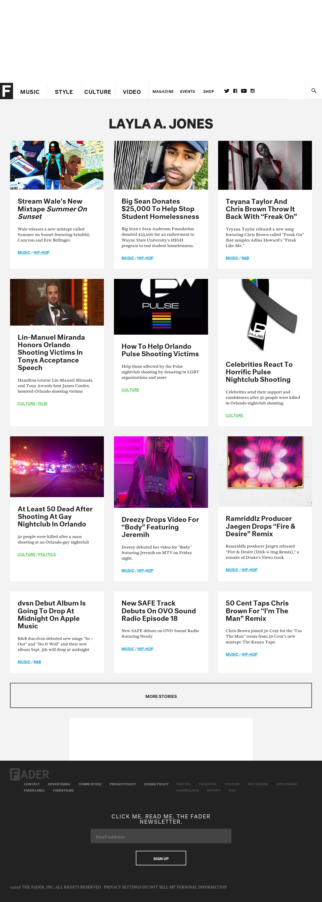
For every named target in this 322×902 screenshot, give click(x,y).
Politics (47, 554)
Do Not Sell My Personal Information (184, 887)
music (24, 252)
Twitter (226, 91)
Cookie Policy (156, 783)
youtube (244, 91)
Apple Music (287, 783)
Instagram (258, 783)
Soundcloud (187, 789)
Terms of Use (90, 783)
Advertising (59, 783)
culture (26, 403)
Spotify (214, 789)
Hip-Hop (41, 252)
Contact (32, 783)
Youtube (232, 783)
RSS (232, 789)
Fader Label (34, 789)
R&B (245, 257)
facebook (235, 91)
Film (42, 403)
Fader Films (63, 789)
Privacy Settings (122, 887)
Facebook (208, 783)
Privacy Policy (123, 783)
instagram (253, 91)
